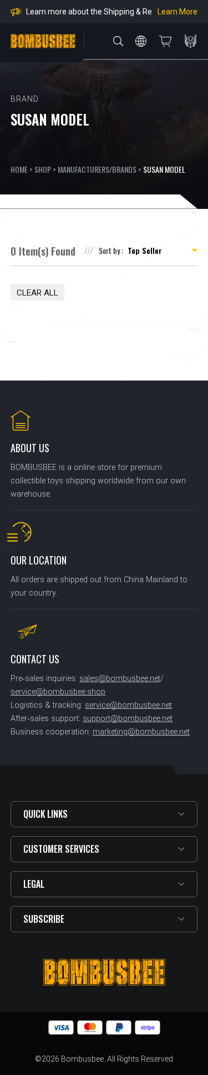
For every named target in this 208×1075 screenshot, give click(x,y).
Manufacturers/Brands (97, 169)
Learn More (177, 11)
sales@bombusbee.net (119, 678)
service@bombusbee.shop (58, 692)
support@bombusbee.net (128, 718)
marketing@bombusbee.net (141, 732)
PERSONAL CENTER (190, 41)
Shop (42, 169)
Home (19, 169)
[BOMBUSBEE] (43, 41)
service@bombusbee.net (128, 705)
